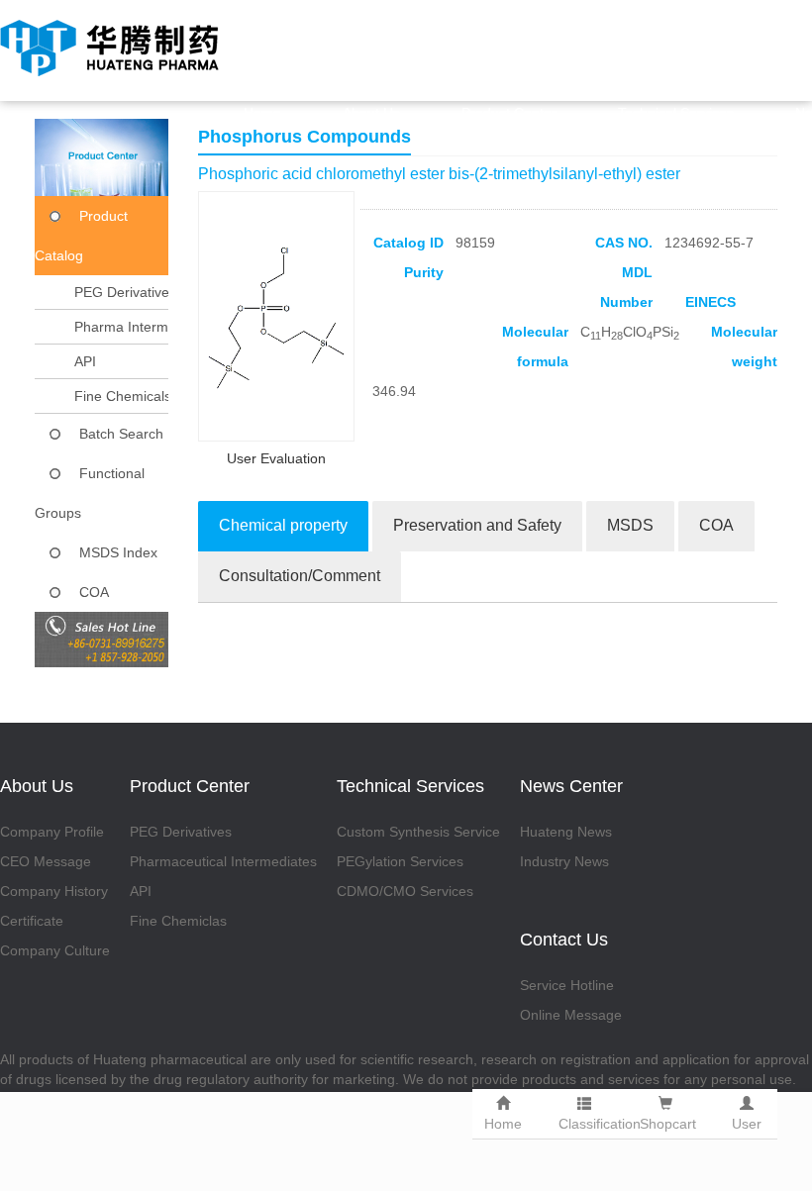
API (85, 361)
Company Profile (52, 832)
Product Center (509, 113)
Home (262, 113)
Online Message (571, 1015)
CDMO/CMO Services (405, 891)
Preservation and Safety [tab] (477, 525)
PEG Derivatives (125, 292)
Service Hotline (567, 985)
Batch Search (121, 434)
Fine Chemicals (122, 396)
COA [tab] (716, 525)
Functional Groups (90, 493)
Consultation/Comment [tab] (299, 575)
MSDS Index (118, 552)
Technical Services (676, 113)
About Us (371, 113)
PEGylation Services (400, 861)
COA (94, 592)
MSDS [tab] (630, 525)
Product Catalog (81, 235)
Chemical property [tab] (283, 525)
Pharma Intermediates (144, 327)
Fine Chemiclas (178, 921)
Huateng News (566, 832)
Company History (54, 891)
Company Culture (55, 950)
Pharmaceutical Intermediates (223, 861)
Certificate (31, 921)
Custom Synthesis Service (418, 832)
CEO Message (45, 861)
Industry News (564, 861)
